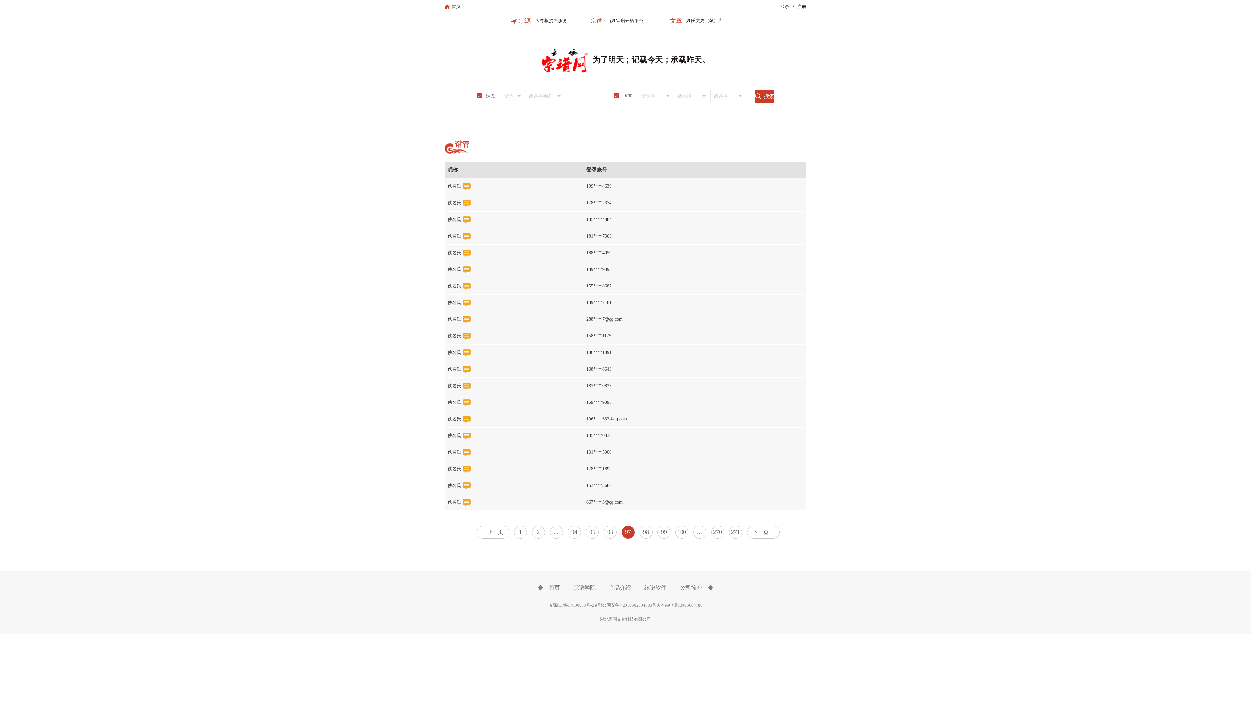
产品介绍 (620, 588)
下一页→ (763, 532)
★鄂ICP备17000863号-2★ (573, 605)
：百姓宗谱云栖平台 (622, 20)
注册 (801, 6)
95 (592, 532)
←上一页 (492, 532)
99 (664, 532)
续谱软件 (655, 588)
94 (574, 532)
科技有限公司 (638, 619)
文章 (676, 21)
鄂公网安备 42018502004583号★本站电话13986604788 (650, 605)
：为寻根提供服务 (549, 20)
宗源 (525, 21)
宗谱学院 (584, 588)
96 (610, 532)
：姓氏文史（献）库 (702, 20)
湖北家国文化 (613, 619)
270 (717, 532)
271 (735, 532)
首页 (554, 588)
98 (646, 532)
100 (681, 532)
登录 (784, 6)
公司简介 (691, 588)
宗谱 (596, 21)
